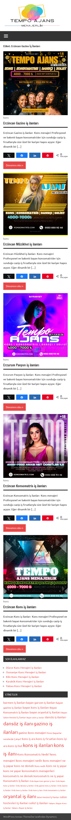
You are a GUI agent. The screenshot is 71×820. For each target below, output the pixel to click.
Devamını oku (13, 165)
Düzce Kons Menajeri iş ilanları (24, 667)
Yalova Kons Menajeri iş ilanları (24, 686)
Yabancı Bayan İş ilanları (22, 808)
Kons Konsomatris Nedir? (33, 754)
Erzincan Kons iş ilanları (19, 607)
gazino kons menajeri (32, 732)
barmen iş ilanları (14, 702)
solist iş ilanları (38, 803)
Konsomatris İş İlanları (16, 780)
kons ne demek (24, 765)
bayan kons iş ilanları (36, 707)
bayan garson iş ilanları (40, 702)
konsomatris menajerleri (38, 771)
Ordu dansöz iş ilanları (25, 785)
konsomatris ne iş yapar (49, 776)
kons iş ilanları (38, 745)
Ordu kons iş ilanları (19, 790)
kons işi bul (15, 745)
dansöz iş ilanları (55, 717)
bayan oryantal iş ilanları (45, 712)
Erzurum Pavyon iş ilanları (21, 365)
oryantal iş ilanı (19, 796)
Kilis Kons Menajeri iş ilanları (22, 676)
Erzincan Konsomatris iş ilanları (25, 486)
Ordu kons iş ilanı (35, 790)
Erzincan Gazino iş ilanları (20, 123)
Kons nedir (40, 765)
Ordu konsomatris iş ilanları (54, 790)
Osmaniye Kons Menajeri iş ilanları (26, 672)
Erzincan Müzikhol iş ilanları (22, 244)
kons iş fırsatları (46, 738)
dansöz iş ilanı (18, 723)
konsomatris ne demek (18, 776)
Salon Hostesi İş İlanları (48, 797)
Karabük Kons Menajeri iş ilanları (25, 681)
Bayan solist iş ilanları (35, 717)
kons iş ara (29, 738)
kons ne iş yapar (56, 765)
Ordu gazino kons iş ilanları (46, 785)
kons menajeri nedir (29, 760)
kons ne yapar (12, 771)
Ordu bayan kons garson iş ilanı (42, 781)
